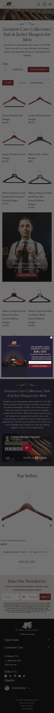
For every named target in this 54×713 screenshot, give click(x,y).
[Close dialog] (51, 337)
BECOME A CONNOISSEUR (40, 366)
